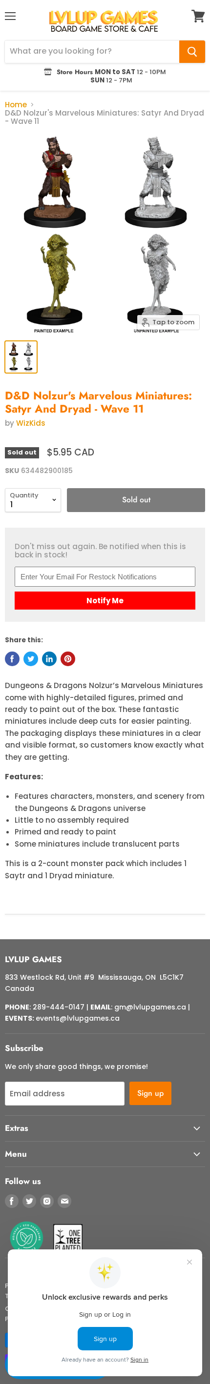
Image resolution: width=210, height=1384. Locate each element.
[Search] (192, 51)
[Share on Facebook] (12, 659)
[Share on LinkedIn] (49, 659)
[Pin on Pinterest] (68, 659)
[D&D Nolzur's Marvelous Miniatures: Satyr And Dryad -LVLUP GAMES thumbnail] (21, 357)
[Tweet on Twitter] (30, 659)
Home (16, 104)
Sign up (150, 1093)
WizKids (30, 423)
